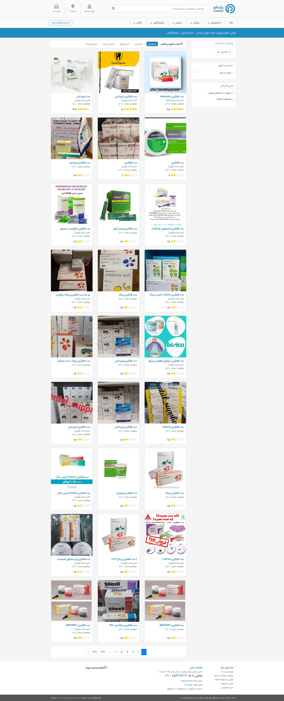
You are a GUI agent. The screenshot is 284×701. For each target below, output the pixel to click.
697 (95, 652)
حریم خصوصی (227, 687)
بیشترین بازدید (108, 44)
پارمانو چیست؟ (227, 671)
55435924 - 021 (176, 675)
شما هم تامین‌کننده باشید (61, 22)
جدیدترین (138, 44)
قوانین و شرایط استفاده (223, 679)
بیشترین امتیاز (91, 44)
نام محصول (124, 44)
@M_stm (188, 684)
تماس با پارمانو (227, 683)
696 (103, 652)
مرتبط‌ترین (152, 44)
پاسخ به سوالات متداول (223, 675)
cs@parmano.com (189, 680)
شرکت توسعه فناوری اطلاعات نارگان (68, 697)
